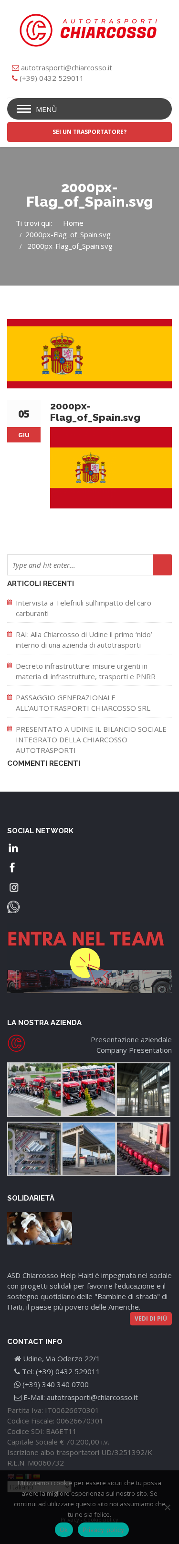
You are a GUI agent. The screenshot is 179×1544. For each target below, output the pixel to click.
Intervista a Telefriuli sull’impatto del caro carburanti (83, 608)
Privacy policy (104, 1529)
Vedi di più (151, 1318)
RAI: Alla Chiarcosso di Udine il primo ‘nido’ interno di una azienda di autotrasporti (84, 639)
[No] (167, 1507)
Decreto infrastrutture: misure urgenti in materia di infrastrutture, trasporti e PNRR (86, 671)
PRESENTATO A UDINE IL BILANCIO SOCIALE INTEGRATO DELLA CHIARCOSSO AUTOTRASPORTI (91, 739)
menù (46, 109)
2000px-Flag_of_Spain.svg (68, 234)
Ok (64, 1529)
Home (73, 223)
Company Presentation (134, 1050)
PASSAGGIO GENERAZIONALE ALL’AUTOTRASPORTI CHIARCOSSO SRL (83, 703)
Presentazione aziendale (131, 1039)
